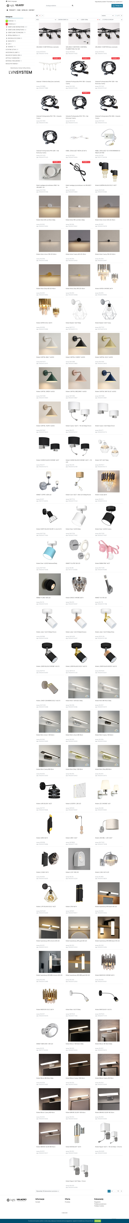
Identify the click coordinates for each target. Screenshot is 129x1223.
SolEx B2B (65, 1212)
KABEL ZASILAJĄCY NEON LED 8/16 (76, 151)
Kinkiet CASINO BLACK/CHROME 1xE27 (47, 460)
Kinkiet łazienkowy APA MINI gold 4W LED (78, 975)
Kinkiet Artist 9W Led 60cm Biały (75, 220)
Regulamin (97, 1202)
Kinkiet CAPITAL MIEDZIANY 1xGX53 (76, 391)
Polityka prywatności (100, 1204)
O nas (19, 10)
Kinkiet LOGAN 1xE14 (42, 872)
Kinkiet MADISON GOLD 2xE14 (45, 1009)
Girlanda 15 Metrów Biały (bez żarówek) (48, 81)
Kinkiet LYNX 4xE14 (71, 906)
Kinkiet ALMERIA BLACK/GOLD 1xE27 (105, 185)
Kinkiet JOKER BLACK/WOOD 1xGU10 (106, 666)
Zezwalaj (97, 1221)
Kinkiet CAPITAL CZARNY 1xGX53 (75, 357)
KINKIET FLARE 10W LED (43, 597)
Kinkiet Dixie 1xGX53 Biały (73, 529)
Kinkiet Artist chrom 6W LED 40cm (105, 220)
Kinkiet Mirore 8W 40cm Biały (44, 1078)
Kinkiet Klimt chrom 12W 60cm (45, 735)
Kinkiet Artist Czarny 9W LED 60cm (105, 254)
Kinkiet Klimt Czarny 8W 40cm (45, 769)
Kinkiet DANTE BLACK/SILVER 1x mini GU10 (48, 529)
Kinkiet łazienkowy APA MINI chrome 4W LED (49, 975)
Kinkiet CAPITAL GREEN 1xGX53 (45, 391)
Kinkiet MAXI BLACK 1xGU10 (103, 1009)
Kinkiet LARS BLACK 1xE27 (44, 803)
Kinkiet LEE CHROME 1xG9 (102, 803)
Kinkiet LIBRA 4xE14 (42, 838)
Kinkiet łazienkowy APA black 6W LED (106, 906)
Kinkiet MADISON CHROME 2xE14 (104, 975)
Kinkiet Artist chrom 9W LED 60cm (46, 254)
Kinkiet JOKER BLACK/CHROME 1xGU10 (47, 666)
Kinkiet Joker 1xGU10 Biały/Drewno (76, 632)
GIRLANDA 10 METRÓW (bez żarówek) (47, 47)
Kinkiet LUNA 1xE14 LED (102, 872)
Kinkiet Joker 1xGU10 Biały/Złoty (104, 632)
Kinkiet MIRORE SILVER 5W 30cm (104, 1112)
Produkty (12, 10)
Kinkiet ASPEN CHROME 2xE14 (104, 288)
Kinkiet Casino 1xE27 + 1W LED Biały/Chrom (78, 426)
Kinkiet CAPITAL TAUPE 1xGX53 (45, 426)
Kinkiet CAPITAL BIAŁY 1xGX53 (45, 357)
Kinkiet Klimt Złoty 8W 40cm (103, 769)
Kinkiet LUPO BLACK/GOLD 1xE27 (46, 906)
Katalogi (25, 10)
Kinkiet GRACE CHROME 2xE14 (74, 597)
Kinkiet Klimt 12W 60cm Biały (74, 700)
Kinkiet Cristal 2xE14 (101, 495)
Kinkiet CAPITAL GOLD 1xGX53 (104, 357)
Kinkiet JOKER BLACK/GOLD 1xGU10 (76, 666)
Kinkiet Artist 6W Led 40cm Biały (45, 220)
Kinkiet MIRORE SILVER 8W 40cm (45, 1147)
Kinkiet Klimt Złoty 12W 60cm (74, 769)
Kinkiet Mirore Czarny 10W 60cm (75, 1078)
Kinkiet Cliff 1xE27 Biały (102, 460)
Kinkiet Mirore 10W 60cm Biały (74, 1044)
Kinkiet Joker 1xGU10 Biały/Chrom (46, 632)
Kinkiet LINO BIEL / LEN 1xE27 (103, 838)
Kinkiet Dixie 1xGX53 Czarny (103, 529)
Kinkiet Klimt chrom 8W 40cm (74, 735)
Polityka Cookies (99, 1206)
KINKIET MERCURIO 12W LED (44, 1044)
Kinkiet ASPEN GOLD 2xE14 (44, 323)
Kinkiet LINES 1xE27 (71, 838)
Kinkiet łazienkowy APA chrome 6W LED (48, 941)
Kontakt (31, 10)
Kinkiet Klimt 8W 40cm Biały (103, 700)
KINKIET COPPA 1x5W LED (43, 495)
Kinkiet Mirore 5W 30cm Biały (103, 1044)
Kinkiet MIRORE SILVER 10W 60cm (75, 1112)
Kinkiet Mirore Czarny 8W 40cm (45, 1112)
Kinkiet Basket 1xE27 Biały (73, 323)
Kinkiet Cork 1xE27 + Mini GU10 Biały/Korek (78, 495)
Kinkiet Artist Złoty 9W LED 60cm (75, 288)
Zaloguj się (118, 5)
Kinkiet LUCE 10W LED (72, 872)
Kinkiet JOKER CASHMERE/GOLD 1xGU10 (48, 700)
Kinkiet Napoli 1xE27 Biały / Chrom (76, 1181)
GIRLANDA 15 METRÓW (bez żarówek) (106, 47)
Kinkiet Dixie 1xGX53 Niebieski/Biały (46, 563)
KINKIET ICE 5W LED (101, 597)
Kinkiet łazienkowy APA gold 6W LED (76, 941)
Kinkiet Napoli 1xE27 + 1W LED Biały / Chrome (108, 1147)
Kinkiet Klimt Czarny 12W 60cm (104, 735)
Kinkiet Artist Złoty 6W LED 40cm (46, 288)
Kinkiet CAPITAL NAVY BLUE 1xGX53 (105, 391)
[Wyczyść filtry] (40, 15)
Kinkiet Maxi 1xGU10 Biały (73, 1009)
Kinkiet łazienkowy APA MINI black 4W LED (107, 941)
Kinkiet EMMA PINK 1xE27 (102, 563)
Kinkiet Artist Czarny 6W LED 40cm (76, 254)
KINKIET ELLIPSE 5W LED (73, 563)
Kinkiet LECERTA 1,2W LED (73, 803)
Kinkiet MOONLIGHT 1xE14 (73, 1147)
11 (118, 1191)
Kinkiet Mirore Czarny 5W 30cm (104, 1078)
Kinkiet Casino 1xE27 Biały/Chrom (105, 426)
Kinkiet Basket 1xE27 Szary (103, 323)
